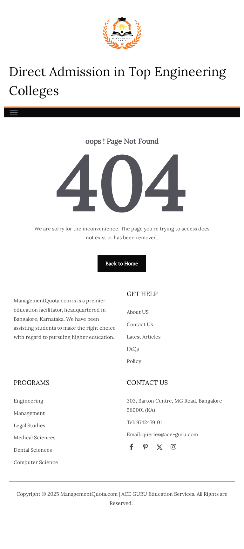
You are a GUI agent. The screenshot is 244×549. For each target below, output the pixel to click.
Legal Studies (29, 425)
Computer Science (36, 462)
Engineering (28, 400)
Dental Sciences (33, 450)
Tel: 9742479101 (144, 422)
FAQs (133, 349)
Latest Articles (143, 336)
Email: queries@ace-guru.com (162, 434)
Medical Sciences (34, 437)
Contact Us (140, 324)
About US (138, 312)
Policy (134, 361)
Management (29, 413)
